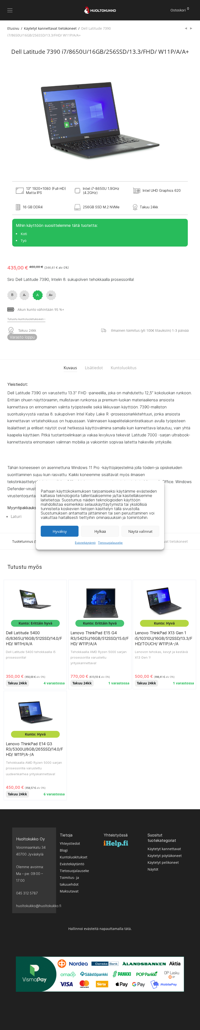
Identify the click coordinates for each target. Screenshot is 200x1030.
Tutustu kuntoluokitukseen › (26, 319)
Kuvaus (70, 367)
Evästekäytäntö (85, 543)
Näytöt (153, 869)
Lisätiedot (94, 367)
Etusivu (13, 28)
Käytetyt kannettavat (164, 848)
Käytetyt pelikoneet (163, 862)
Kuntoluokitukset (73, 857)
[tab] (70, 368)
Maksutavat (69, 891)
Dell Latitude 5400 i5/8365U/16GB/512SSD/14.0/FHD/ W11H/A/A (34, 638)
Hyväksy (60, 531)
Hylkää (100, 531)
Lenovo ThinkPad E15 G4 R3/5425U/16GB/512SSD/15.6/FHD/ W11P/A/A (99, 638)
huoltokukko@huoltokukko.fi (34, 906)
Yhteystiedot (70, 843)
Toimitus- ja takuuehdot (69, 881)
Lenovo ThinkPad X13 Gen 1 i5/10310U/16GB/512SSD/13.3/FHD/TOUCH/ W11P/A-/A (163, 638)
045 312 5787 (27, 893)
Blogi (64, 850)
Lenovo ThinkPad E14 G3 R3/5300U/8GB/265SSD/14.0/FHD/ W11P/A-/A (34, 749)
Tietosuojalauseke (110, 543)
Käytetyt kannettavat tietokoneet (50, 28)
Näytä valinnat (140, 531)
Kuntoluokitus (124, 367)
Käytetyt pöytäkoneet (165, 855)
